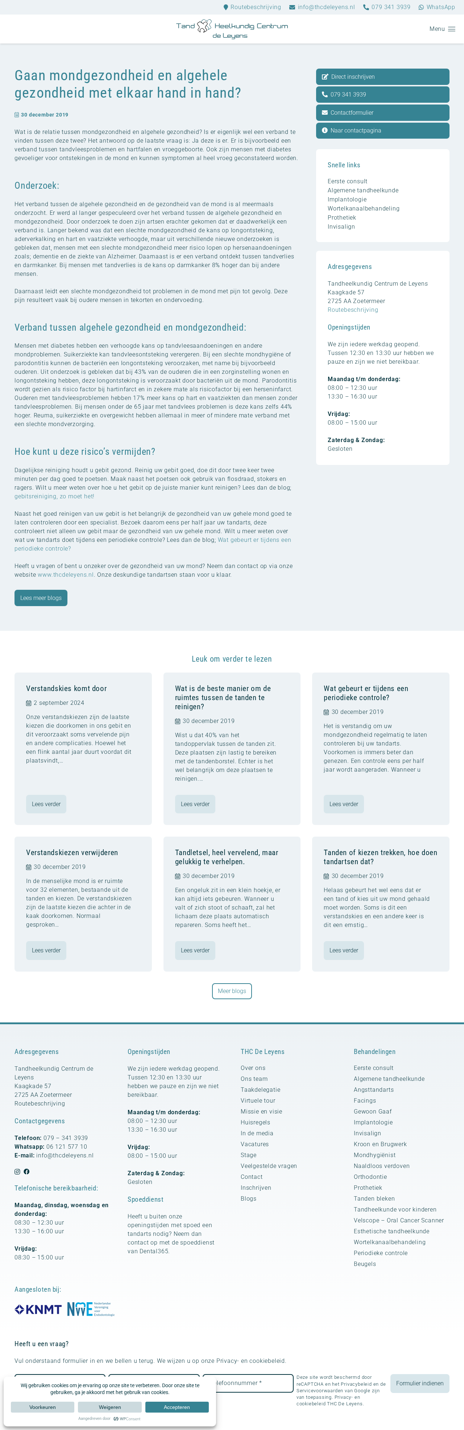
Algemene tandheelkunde (363, 190)
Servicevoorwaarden (320, 1390)
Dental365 (154, 1251)
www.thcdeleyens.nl (66, 574)
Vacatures (255, 1144)
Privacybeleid (356, 1384)
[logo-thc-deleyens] (231, 29)
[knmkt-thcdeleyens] (38, 1309)
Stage (249, 1155)
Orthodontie (370, 1176)
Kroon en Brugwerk (380, 1144)
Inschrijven (256, 1187)
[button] (442, 29)
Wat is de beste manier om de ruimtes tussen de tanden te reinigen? (223, 697)
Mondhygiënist (374, 1155)
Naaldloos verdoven (382, 1166)
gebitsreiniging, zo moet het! (54, 496)
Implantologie (347, 199)
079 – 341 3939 (66, 1138)
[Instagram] (17, 1172)
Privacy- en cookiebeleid (250, 1360)
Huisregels (255, 1122)
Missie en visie (261, 1111)
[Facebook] (27, 1171)
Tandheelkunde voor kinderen (395, 1209)
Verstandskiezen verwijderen (72, 852)
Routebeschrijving (353, 309)
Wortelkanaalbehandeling (363, 208)
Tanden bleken (374, 1198)
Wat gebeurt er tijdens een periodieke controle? (366, 693)
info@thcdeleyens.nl (65, 1155)
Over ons (253, 1068)
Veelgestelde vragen (269, 1166)
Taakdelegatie (260, 1089)
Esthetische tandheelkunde (392, 1231)
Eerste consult (348, 181)
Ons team (254, 1078)
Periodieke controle (381, 1253)
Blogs (249, 1198)
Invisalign (341, 226)
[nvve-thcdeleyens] (91, 1309)
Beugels (365, 1264)
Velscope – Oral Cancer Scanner (399, 1220)
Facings (365, 1100)
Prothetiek (342, 217)
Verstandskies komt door (66, 688)
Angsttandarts (374, 1089)
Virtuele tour (258, 1100)
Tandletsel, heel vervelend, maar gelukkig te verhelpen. (226, 857)
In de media (257, 1133)
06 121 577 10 (66, 1146)
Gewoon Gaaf (373, 1111)
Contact (252, 1176)
